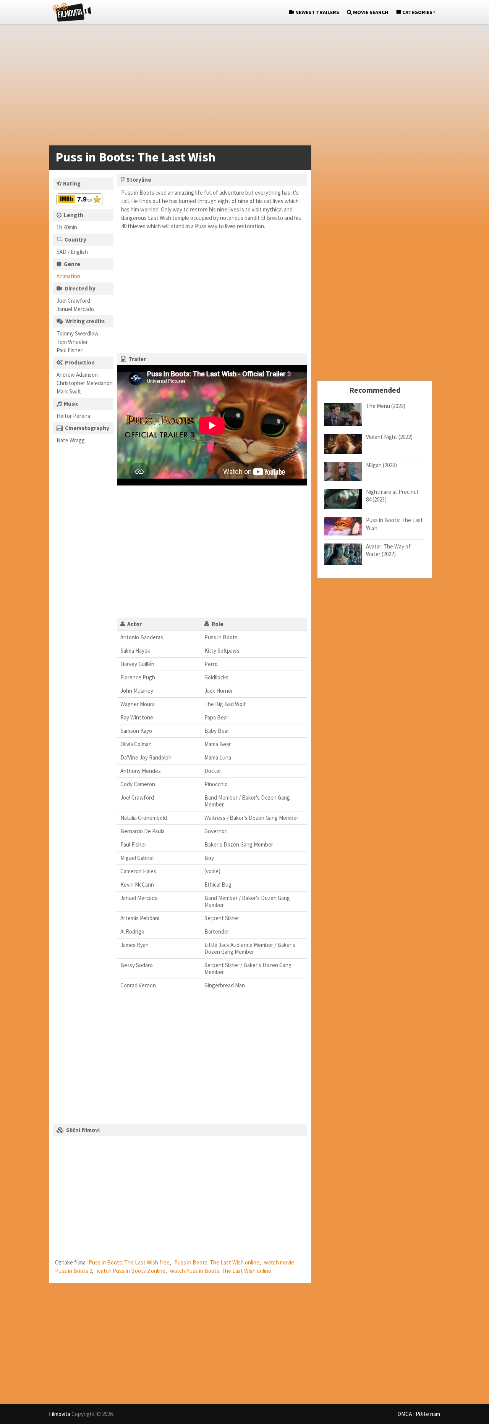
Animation (68, 276)
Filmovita (59, 1414)
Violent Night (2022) (389, 436)
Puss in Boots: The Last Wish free (129, 1262)
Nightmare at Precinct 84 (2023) (392, 495)
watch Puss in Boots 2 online (131, 1270)
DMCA (404, 1414)
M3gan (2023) (381, 465)
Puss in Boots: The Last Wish (394, 523)
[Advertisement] (240, 86)
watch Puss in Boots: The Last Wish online (220, 1270)
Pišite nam (428, 1414)
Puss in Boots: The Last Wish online (216, 1262)
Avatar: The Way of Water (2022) (388, 550)
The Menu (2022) (385, 406)
